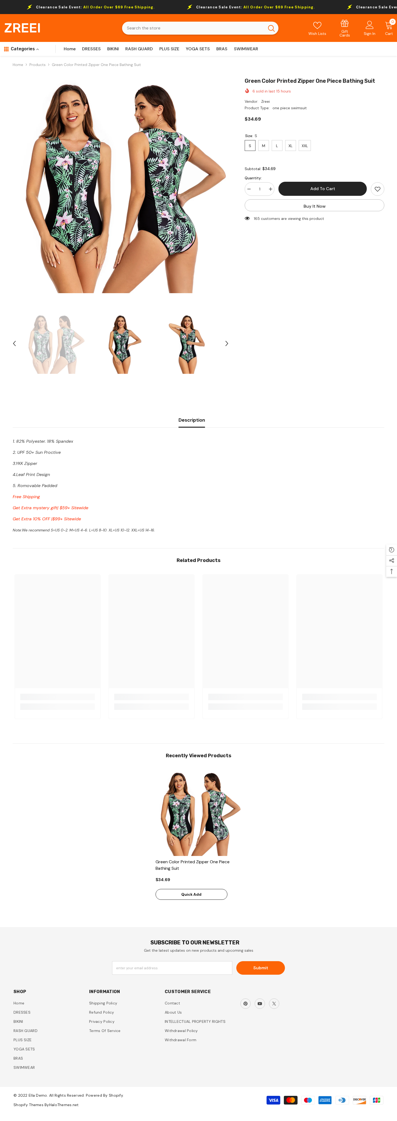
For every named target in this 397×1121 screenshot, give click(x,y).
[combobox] (193, 28)
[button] (14, 343)
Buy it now (315, 206)
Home (18, 64)
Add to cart (322, 188)
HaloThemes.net (64, 1104)
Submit (260, 968)
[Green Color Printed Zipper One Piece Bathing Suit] (199, 813)
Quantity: (253, 178)
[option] (121, 185)
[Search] (200, 28)
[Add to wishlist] (377, 189)
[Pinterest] (245, 1003)
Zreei (265, 101)
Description (192, 420)
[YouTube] (260, 1003)
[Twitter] (274, 1003)
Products (37, 64)
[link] (345, 28)
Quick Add (191, 894)
